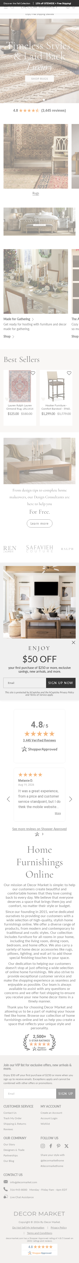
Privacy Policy (67, 692)
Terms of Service (38, 695)
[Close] (73, 642)
